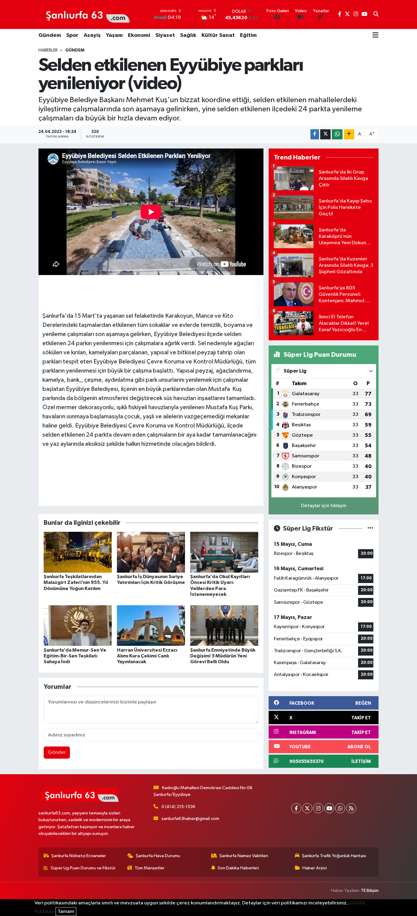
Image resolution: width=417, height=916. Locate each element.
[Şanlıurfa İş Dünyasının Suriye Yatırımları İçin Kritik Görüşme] (151, 552)
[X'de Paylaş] (325, 134)
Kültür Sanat (218, 35)
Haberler (48, 50)
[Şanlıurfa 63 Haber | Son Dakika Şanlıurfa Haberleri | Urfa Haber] (84, 14)
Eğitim (248, 35)
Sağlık (188, 35)
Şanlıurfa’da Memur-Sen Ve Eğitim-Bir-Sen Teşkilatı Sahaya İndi (75, 656)
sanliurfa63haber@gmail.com (190, 818)
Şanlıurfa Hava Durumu (158, 855)
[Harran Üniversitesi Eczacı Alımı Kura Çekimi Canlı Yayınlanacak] (151, 625)
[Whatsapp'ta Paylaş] (337, 134)
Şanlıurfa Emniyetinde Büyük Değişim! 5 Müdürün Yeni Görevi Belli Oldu (223, 656)
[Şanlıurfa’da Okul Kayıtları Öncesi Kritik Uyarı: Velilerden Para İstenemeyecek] (224, 552)
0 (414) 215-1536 (178, 806)
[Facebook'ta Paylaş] (314, 134)
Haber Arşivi (315, 868)
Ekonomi (139, 35)
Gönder (57, 752)
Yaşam (114, 35)
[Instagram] (318, 808)
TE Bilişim (370, 890)
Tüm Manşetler (150, 868)
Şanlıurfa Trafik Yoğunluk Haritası (334, 855)
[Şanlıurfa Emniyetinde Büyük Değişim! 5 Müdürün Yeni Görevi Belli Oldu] (224, 625)
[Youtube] (329, 808)
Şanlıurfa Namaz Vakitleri (243, 855)
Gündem (49, 35)
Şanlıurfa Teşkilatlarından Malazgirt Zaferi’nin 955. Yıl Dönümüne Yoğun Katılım (76, 582)
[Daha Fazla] (349, 134)
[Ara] (376, 15)
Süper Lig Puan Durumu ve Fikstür (83, 868)
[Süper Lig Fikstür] (370, 528)
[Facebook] (296, 808)
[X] (307, 808)
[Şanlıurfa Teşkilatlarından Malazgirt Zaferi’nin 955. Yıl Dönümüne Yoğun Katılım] (78, 552)
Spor (72, 35)
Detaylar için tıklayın (323, 505)
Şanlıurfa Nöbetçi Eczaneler (78, 855)
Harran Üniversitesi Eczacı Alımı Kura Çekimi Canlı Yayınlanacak (147, 656)
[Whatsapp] (340, 808)
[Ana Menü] (375, 35)
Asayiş (92, 35)
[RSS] (351, 808)
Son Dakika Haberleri (238, 868)
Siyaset (165, 35)
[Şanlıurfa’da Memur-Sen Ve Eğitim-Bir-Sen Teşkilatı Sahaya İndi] (78, 625)
